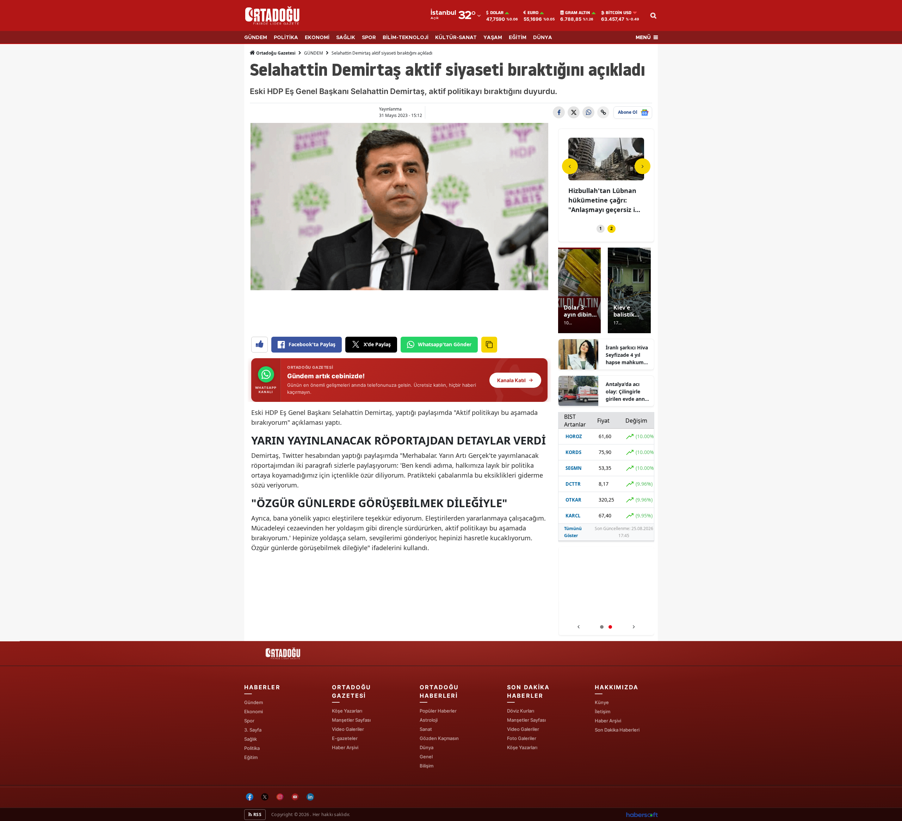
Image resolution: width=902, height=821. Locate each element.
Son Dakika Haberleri (617, 729)
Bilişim (426, 765)
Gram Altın (577, 13)
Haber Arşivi (345, 747)
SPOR (369, 37)
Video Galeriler (348, 729)
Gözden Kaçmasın (439, 738)
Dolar (496, 13)
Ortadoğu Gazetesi (275, 53)
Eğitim (251, 757)
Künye (602, 702)
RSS (256, 814)
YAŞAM (492, 37)
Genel (426, 756)
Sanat (426, 729)
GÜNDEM (255, 37)
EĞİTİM (517, 37)
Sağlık (250, 738)
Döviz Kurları (520, 710)
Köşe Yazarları (347, 710)
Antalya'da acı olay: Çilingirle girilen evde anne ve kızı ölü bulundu (627, 392)
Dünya (426, 747)
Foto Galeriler (521, 738)
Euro (532, 13)
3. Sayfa (252, 729)
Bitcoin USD (618, 13)
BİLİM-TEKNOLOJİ (405, 37)
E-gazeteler (345, 738)
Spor (249, 720)
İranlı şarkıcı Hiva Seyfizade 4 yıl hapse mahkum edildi (627, 355)
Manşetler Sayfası (351, 719)
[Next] (642, 166)
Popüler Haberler (438, 710)
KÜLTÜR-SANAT (456, 37)
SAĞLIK (345, 37)
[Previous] (570, 166)
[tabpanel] (606, 172)
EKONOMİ (317, 37)
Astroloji (429, 719)
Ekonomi (253, 711)
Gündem (253, 702)
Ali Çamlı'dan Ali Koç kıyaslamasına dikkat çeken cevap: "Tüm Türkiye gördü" (606, 612)
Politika (252, 748)
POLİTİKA (286, 37)
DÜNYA (542, 37)
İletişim (602, 711)
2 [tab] (611, 228)
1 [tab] (600, 228)
